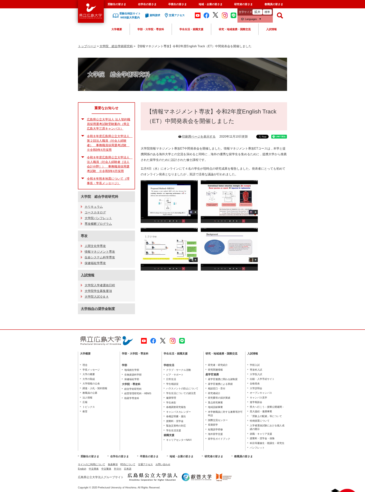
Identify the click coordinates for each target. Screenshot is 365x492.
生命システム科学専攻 (100, 257)
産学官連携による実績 (220, 384)
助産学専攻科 (131, 398)
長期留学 (213, 424)
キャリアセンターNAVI (179, 439)
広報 (85, 402)
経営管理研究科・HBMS (137, 393)
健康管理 (171, 397)
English (82, 468)
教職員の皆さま (274, 4)
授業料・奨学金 (174, 421)
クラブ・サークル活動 (178, 369)
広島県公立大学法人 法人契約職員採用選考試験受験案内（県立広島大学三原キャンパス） (108, 124)
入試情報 (271, 29)
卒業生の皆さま (177, 4)
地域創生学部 (131, 369)
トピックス (89, 406)
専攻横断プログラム (98, 223)
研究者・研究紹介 (218, 365)
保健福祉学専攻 (95, 263)
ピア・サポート (174, 374)
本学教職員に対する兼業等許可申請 (225, 413)
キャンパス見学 (258, 397)
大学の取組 (89, 379)
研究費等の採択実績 (219, 397)
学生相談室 (172, 384)
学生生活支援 (173, 430)
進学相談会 (256, 402)
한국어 (117, 468)
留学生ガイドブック (219, 438)
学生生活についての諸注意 (181, 393)
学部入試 (255, 365)
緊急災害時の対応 (176, 425)
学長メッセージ (91, 369)
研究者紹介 (214, 393)
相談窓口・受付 (216, 388)
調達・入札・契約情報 (95, 388)
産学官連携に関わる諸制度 (223, 379)
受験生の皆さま (117, 4)
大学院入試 (256, 374)
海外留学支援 (215, 434)
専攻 (84, 236)
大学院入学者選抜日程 (100, 285)
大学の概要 (89, 374)
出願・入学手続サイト (262, 379)
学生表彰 (171, 402)
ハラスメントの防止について (182, 388)
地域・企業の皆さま (211, 4)
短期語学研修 (215, 429)
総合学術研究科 (133, 388)
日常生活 (171, 379)
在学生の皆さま (147, 4)
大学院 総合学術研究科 (116, 46)
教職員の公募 (90, 392)
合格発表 (255, 383)
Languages (251, 19)
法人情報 (87, 397)
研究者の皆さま (243, 4)
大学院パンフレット (98, 218)
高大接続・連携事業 (261, 411)
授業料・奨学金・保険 (262, 438)
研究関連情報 (215, 369)
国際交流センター (218, 420)
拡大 (257, 11)
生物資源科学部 (133, 374)
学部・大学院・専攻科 (150, 29)
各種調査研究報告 (176, 407)
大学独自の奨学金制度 (98, 309)
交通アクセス (145, 464)
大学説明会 (256, 388)
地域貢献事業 (215, 407)
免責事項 (113, 464)
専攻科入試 (256, 369)
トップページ (87, 46)
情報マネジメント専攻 (100, 251)
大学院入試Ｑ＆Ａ (97, 296)
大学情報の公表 (91, 383)
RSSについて (127, 464)
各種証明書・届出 (176, 416)
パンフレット (257, 447)
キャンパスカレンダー (178, 411)
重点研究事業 (215, 402)
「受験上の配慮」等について (266, 416)
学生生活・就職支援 (191, 29)
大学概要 (116, 29)
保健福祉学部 (131, 379)
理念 (85, 365)
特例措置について (260, 420)
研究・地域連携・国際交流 (235, 29)
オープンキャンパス (261, 392)
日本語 (127, 468)
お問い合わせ (163, 464)
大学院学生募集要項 (98, 291)
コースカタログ (95, 212)
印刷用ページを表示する (199, 136)
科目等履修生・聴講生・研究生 (267, 443)
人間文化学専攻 (95, 246)
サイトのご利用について (91, 464)
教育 (85, 411)
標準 (267, 11)
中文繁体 (106, 468)
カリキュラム (94, 206)
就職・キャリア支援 (261, 433)
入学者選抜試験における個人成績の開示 (267, 427)
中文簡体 (94, 468)
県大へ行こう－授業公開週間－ (267, 406)
